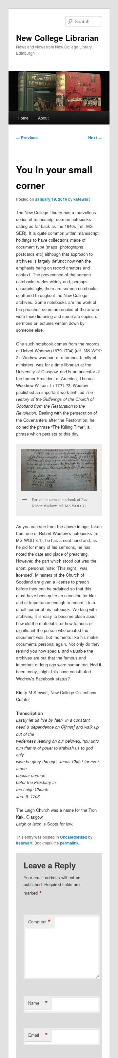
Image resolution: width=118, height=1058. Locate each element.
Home (23, 118)
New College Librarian (57, 37)
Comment (39, 922)
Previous (27, 137)
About (43, 118)
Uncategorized (73, 837)
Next (95, 137)
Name (38, 1003)
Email (38, 1035)
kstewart (81, 199)
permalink (69, 843)
